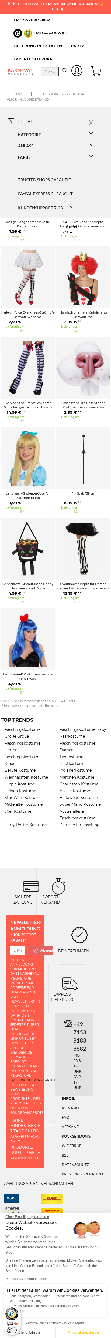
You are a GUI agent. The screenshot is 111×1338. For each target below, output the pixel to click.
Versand (70, 1126)
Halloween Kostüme (79, 797)
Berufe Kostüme (20, 770)
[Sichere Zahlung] (31, 886)
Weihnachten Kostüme (26, 777)
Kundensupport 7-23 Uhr (45, 207)
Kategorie (29, 134)
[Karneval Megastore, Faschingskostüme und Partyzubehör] (20, 72)
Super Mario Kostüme (80, 804)
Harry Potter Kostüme (26, 824)
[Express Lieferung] (70, 983)
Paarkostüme (72, 736)
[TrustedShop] (22, 33)
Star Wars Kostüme (23, 797)
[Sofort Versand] (58, 886)
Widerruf (71, 1145)
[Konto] (76, 71)
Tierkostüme (71, 756)
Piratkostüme (72, 763)
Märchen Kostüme (77, 777)
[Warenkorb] (97, 71)
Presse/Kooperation (82, 1174)
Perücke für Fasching (80, 824)
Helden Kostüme (20, 790)
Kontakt (71, 1107)
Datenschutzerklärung (33, 1080)
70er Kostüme (18, 811)
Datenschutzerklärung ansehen (28, 1279)
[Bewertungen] (79, 934)
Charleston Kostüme (79, 784)
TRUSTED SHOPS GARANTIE (44, 179)
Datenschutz (75, 1164)
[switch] (12, 1330)
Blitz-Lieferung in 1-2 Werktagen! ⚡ (64, 4)
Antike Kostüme (75, 790)
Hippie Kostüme (20, 784)
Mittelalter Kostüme (24, 804)
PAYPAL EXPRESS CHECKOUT (45, 193)
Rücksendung (76, 1136)
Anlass (25, 145)
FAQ (65, 1117)
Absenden (46, 950)
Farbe (24, 157)
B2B (65, 1155)
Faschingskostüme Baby (83, 729)
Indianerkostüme (76, 770)
